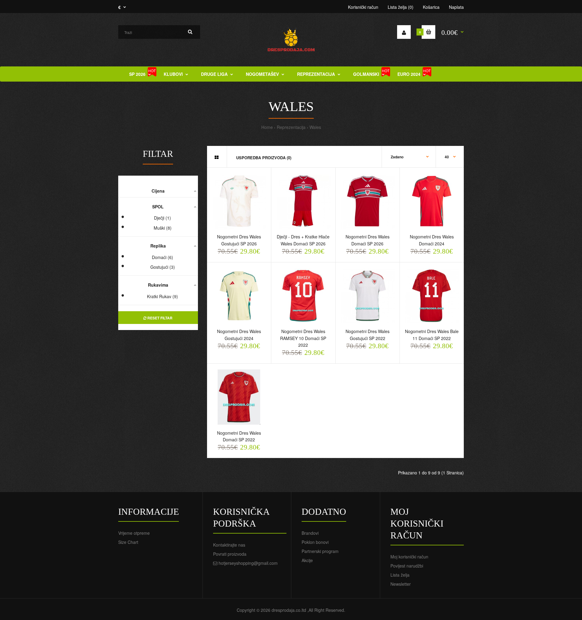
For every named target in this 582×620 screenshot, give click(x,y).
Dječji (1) (162, 218)
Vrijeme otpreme (134, 533)
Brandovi (310, 533)
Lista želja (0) (400, 7)
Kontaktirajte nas (229, 545)
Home (267, 127)
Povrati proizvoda (229, 554)
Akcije (307, 560)
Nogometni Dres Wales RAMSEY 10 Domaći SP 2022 (303, 338)
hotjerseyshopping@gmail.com (248, 563)
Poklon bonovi (315, 542)
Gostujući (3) (162, 267)
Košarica (431, 7)
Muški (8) (163, 228)
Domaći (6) (162, 257)
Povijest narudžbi (406, 566)
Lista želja (400, 575)
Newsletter (400, 584)
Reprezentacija (291, 127)
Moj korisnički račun (409, 557)
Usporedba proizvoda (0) (263, 157)
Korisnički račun (363, 7)
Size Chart (128, 542)
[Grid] (217, 157)
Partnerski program (320, 551)
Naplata (456, 7)
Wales (315, 127)
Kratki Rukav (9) (162, 296)
